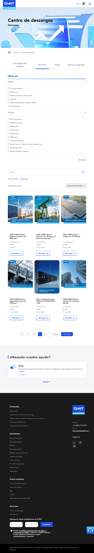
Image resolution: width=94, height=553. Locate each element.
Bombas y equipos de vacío (19, 453)
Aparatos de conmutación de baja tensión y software (27, 418)
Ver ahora (22, 375)
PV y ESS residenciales (17, 464)
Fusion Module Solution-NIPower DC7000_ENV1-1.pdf (46, 301)
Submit (46, 524)
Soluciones (42, 64)
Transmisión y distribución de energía (22, 415)
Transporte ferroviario (17, 140)
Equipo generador (16, 147)
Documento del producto (20, 64)
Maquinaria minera (16, 456)
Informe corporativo (76, 64)
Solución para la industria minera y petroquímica (26, 144)
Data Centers (14, 130)
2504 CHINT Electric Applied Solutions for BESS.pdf (18, 236)
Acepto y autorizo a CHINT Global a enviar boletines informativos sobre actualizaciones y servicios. (31, 533)
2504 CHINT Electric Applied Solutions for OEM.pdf (18, 301)
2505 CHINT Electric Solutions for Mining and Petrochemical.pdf (45, 236)
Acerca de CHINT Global (18, 483)
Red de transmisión (16, 122)
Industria (13, 99)
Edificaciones (14, 92)
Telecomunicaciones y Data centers (21, 95)
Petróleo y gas (14, 133)
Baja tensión (14, 411)
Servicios (14, 506)
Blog (21, 365)
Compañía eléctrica (16, 88)
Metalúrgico (14, 137)
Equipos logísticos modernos (19, 151)
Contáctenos (14, 514)
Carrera (12, 494)
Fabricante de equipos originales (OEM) (23, 102)
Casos (57, 64)
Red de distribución (16, 119)
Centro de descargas (16, 511)
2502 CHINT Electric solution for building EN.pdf (71, 301)
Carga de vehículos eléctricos (19, 426)
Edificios (12, 445)
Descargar (15, 253)
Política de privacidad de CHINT (20, 498)
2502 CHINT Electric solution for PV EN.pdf (71, 236)
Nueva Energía (15, 106)
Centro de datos (15, 460)
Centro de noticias (16, 487)
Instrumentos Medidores (17, 422)
